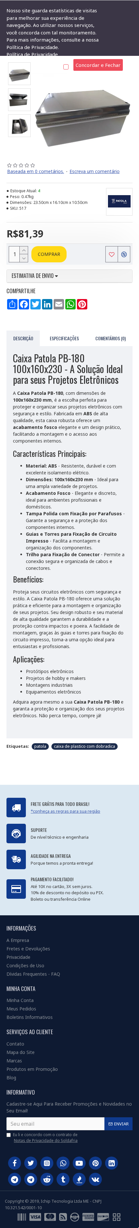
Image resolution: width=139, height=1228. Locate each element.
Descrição (23, 338)
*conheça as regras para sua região (65, 811)
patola (40, 746)
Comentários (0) (110, 338)
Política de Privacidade (32, 54)
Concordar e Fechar (98, 65)
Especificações (64, 338)
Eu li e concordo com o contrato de (45, 1137)
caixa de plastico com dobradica (84, 746)
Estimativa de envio (33, 276)
